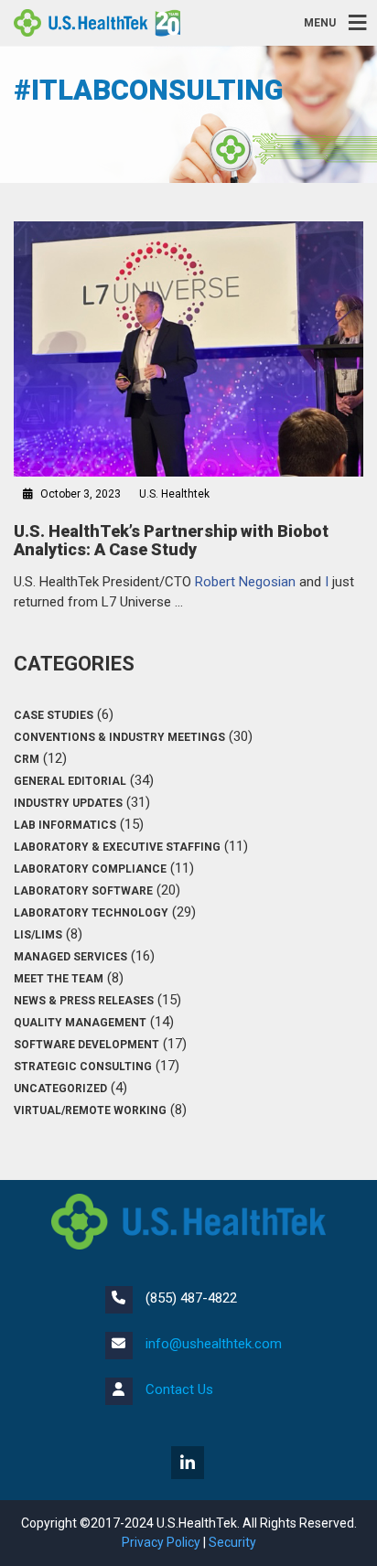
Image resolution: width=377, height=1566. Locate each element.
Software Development (86, 1044)
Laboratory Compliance (90, 869)
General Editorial (70, 781)
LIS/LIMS (38, 934)
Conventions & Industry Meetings (119, 737)
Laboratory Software (83, 891)
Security (232, 1542)
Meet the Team (58, 978)
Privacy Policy (161, 1542)
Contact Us (179, 1389)
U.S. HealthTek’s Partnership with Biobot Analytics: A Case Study (171, 540)
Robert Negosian (245, 582)
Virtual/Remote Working (90, 1110)
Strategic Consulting (83, 1066)
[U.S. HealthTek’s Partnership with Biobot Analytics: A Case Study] (188, 349)
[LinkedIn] (189, 1464)
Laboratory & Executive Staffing (117, 847)
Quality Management (80, 1022)
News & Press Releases (84, 1000)
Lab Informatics (65, 825)
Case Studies (53, 715)
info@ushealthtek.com (213, 1343)
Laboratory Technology (91, 912)
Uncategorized (60, 1088)
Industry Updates (68, 803)
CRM (26, 759)
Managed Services (70, 956)
